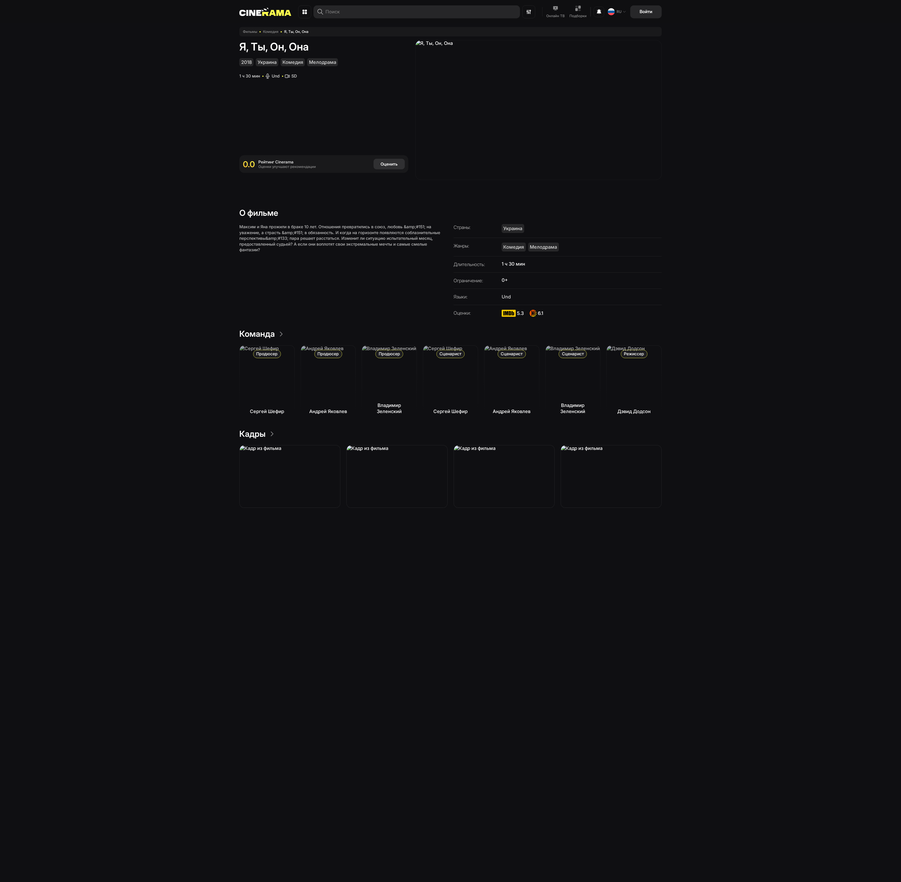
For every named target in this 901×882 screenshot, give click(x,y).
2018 (246, 62)
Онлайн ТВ (555, 16)
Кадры (252, 434)
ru (619, 11)
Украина (267, 62)
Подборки (578, 16)
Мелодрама (322, 62)
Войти (646, 11)
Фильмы (250, 31)
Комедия (270, 31)
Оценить (389, 164)
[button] (290, 476)
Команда (257, 334)
